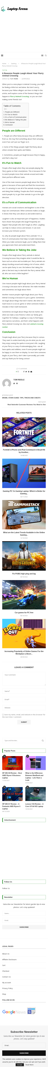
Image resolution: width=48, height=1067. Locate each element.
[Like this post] (19, 372)
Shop (4, 994)
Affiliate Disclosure (9, 959)
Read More (29, 1065)
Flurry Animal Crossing (19, 96)
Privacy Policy (7, 988)
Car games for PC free (24, 613)
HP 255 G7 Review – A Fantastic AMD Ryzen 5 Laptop (11, 806)
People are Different (12, 112)
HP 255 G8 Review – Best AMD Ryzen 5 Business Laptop (12, 775)
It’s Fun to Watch (11, 115)
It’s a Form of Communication (15, 117)
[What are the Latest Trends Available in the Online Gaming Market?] (24, 514)
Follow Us (6, 888)
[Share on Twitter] (26, 372)
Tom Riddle (14, 79)
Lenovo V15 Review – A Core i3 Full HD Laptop (34, 805)
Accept (19, 1065)
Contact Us (6, 977)
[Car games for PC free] (24, 594)
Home (4, 63)
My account (6, 982)
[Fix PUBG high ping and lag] (24, 556)
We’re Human (10, 122)
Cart (3, 965)
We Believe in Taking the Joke (15, 120)
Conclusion (9, 125)
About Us (5, 954)
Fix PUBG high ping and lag (24, 574)
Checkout (5, 971)
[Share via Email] (31, 372)
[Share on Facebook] (23, 372)
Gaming (13, 63)
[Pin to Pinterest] (28, 372)
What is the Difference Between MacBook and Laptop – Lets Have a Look (34, 776)
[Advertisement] (24, 30)
